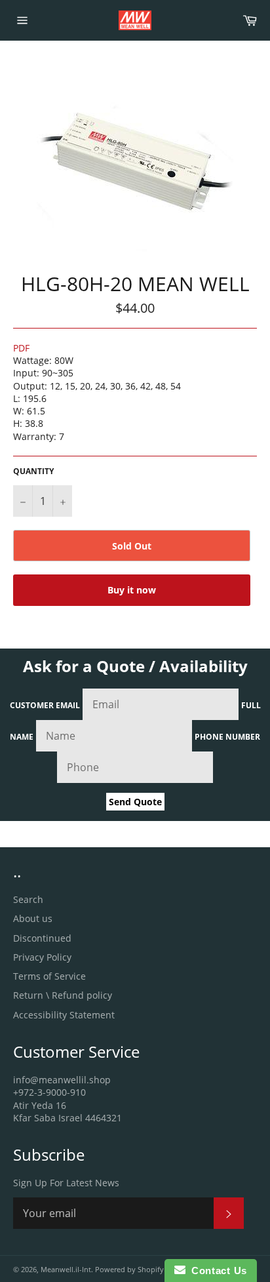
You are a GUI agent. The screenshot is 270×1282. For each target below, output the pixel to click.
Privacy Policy (42, 957)
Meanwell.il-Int (66, 1269)
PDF (21, 348)
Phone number (227, 736)
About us (32, 918)
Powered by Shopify (129, 1269)
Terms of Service (49, 976)
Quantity (33, 471)
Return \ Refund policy (62, 995)
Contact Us (216, 1270)
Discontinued (42, 938)
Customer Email (45, 705)
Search (28, 899)
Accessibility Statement (64, 1015)
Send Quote (135, 801)
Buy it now (131, 590)
